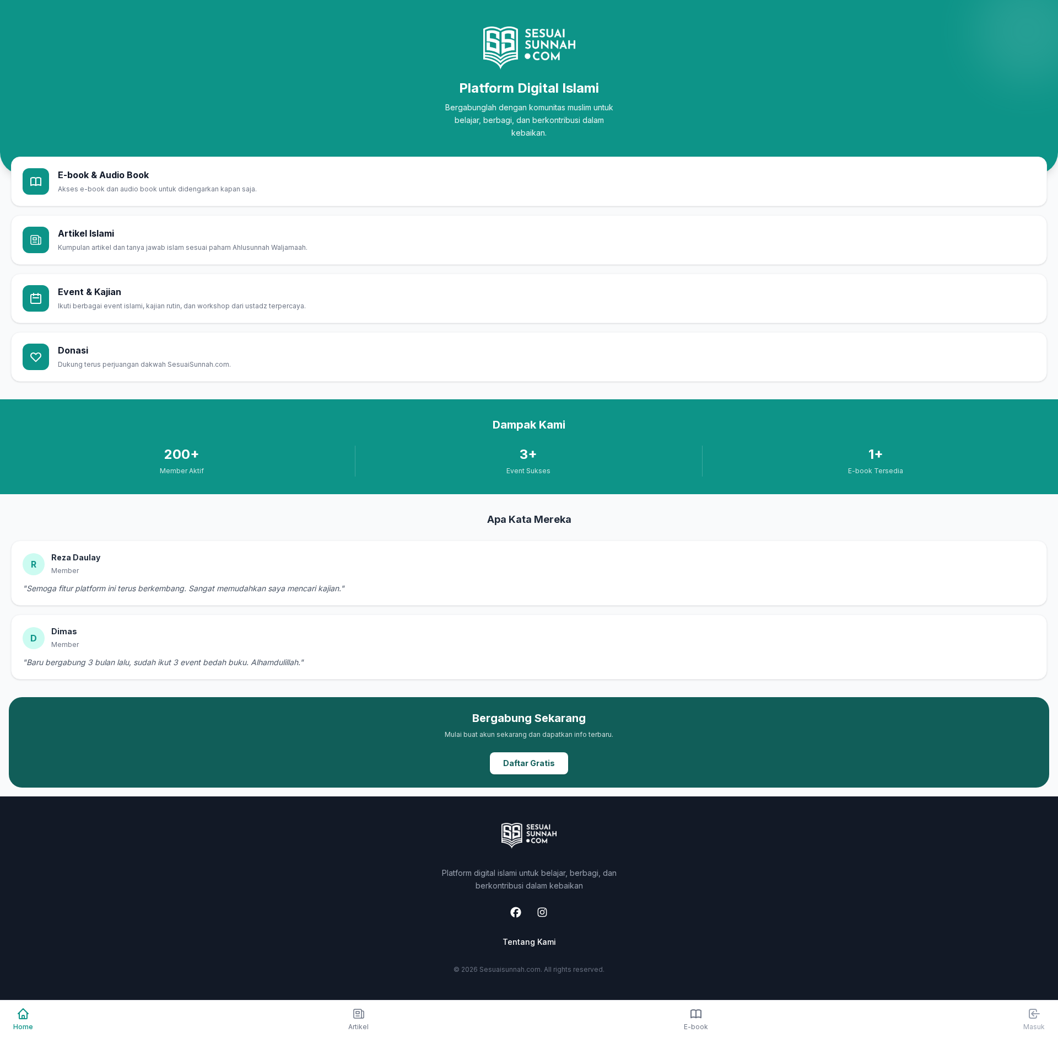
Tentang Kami (529, 941)
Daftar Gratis (529, 763)
